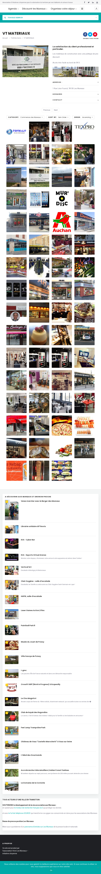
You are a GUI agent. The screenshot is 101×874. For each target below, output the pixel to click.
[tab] (76, 82)
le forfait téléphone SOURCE (19, 813)
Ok (51, 870)
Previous (46, 110)
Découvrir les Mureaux (33, 8)
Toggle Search (15, 17)
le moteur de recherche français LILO (28, 808)
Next (56, 110)
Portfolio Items (16, 38)
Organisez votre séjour (63, 8)
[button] (96, 9)
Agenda (12, 8)
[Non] (98, 867)
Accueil (5, 38)
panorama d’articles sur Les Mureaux (39, 827)
